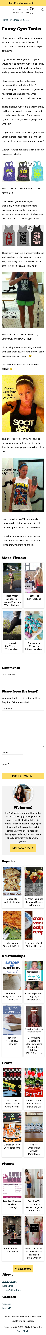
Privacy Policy (9, 1281)
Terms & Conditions (12, 1289)
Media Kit (7, 1308)
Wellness (14, 19)
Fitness (25, 19)
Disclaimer (7, 1285)
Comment (7, 708)
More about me (21, 847)
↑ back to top (23, 1268)
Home (5, 19)
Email (5, 763)
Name (5, 752)
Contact (6, 1303)
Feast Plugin (23, 1331)
